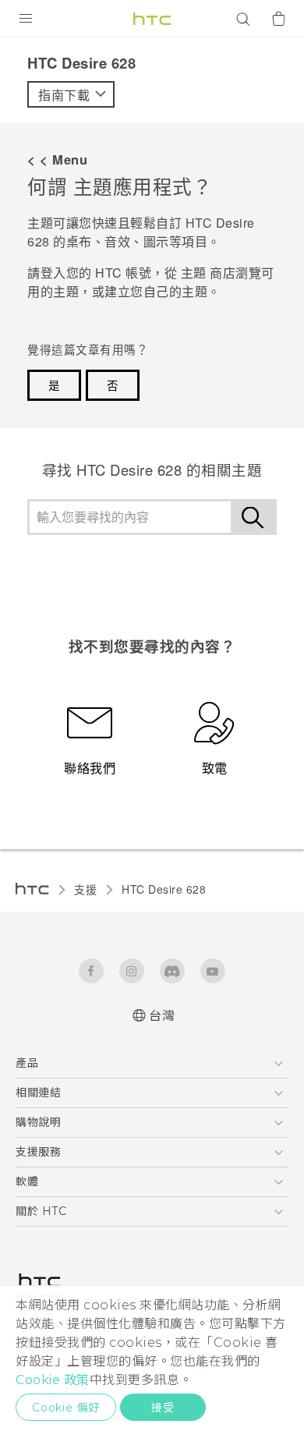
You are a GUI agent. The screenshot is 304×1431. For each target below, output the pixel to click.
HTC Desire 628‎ (164, 889)
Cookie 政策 (53, 1380)
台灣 (162, 1015)
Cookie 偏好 (66, 1408)
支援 (85, 889)
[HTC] (152, 18)
